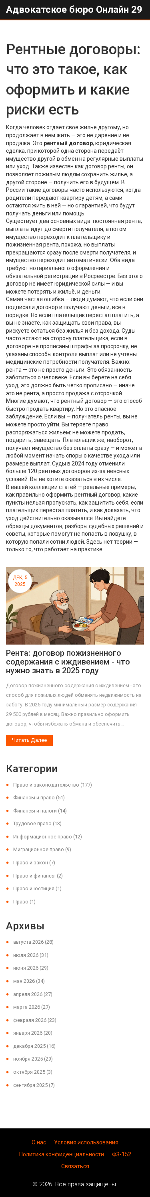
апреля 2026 (32, 994)
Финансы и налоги (40, 811)
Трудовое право (37, 823)
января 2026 (32, 1033)
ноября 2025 (33, 1059)
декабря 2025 (34, 1046)
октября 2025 (32, 1072)
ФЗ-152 (121, 1154)
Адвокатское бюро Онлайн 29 (74, 9)
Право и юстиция (37, 888)
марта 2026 (31, 1007)
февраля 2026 (34, 1020)
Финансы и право (39, 798)
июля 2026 (30, 955)
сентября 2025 (34, 1085)
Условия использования (86, 1142)
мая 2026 (29, 981)
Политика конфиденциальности (61, 1154)
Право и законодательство (52, 785)
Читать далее (29, 740)
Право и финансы (38, 876)
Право (24, 902)
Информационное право (47, 837)
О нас (39, 1142)
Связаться (75, 1166)
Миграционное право (42, 849)
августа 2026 (33, 942)
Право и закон (34, 863)
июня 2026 (30, 968)
